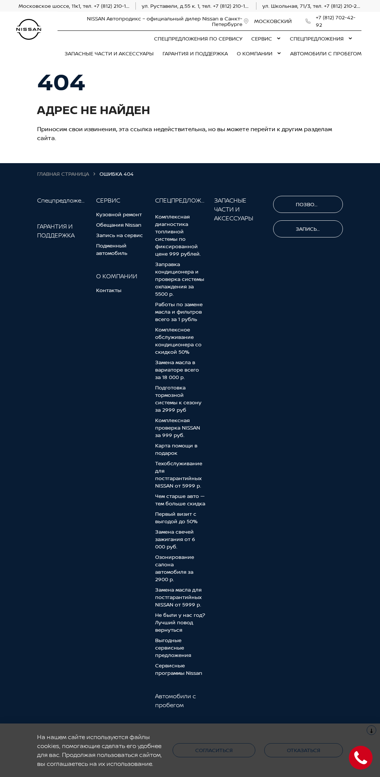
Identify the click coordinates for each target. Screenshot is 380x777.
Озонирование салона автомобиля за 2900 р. (174, 568)
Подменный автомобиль (111, 249)
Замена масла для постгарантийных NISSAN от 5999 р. (178, 597)
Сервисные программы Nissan (178, 669)
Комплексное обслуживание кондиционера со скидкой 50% (178, 340)
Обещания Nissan (118, 224)
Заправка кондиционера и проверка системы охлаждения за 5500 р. (179, 278)
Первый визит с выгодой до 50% (176, 517)
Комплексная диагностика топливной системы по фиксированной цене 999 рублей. (178, 235)
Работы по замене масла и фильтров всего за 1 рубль (179, 312)
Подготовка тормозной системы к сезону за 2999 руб (178, 398)
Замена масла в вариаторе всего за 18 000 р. (177, 370)
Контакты (108, 290)
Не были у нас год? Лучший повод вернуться (180, 622)
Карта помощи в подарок (176, 449)
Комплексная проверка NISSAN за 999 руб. (177, 427)
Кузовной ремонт (119, 214)
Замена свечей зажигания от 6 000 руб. (175, 539)
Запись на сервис (119, 235)
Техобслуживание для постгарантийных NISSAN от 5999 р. (178, 474)
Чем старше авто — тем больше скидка (180, 499)
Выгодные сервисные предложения (173, 647)
